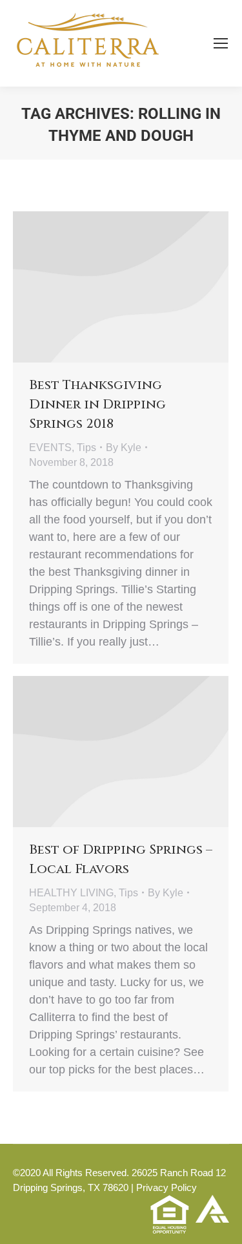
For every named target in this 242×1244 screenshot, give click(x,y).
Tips (86, 447)
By (123, 447)
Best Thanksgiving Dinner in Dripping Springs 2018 (97, 404)
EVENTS (50, 447)
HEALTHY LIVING (71, 892)
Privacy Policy (166, 1187)
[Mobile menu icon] (220, 43)
